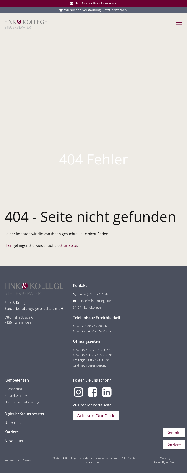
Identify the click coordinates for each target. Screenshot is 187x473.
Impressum (12, 460)
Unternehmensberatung (22, 402)
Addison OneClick (95, 415)
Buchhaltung (13, 389)
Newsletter (14, 440)
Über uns (13, 422)
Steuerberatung (16, 395)
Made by (165, 460)
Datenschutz (30, 460)
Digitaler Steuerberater (24, 413)
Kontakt (173, 432)
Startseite (68, 245)
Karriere (12, 431)
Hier (8, 245)
